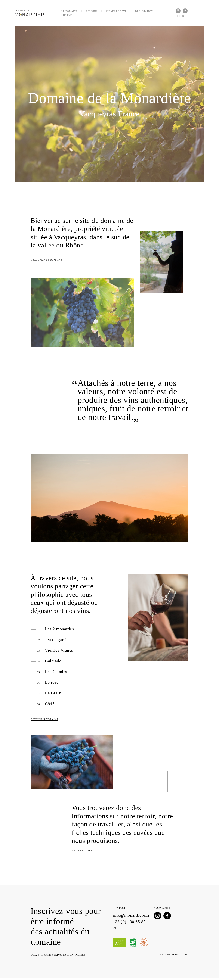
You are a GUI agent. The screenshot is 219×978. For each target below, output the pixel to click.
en (182, 16)
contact (67, 15)
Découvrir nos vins (44, 719)
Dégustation (144, 11)
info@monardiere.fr (131, 915)
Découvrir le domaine (46, 259)
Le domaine (69, 11)
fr (177, 16)
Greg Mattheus (178, 954)
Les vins (91, 11)
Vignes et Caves (83, 850)
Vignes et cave (116, 11)
